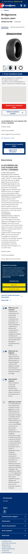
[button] (24, 5)
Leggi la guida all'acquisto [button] (13, 151)
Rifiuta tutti (14, 285)
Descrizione (4, 27)
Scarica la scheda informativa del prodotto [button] (10, 296)
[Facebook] (4, 512)
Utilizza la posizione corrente (13, 112)
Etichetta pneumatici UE (17, 27)
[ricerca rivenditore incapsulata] (21, 5)
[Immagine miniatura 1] (5, 68)
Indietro (6, 10)
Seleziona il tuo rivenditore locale (14, 106)
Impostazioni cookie (14, 281)
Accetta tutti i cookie (14, 289)
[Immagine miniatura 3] (15, 68)
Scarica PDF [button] (4, 300)
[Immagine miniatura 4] (20, 68)
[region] (14, 277)
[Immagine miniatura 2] (10, 68)
